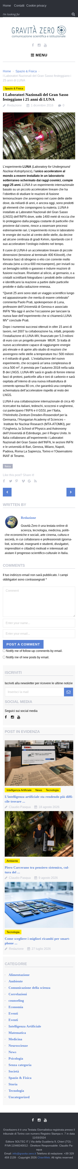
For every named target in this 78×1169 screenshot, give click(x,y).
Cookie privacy (36, 5)
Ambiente (12, 860)
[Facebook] (33, 45)
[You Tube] (45, 45)
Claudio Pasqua (20, 807)
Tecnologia (52, 790)
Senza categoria (20, 1065)
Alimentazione (19, 975)
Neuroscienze (18, 1045)
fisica (8, 466)
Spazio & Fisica (26, 71)
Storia (13, 1084)
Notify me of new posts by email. (27, 657)
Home (7, 5)
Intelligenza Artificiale (19, 790)
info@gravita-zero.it (24, 1153)
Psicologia (16, 1058)
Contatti (19, 5)
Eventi (13, 1013)
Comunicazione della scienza (29, 988)
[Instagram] (39, 45)
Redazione (14, 105)
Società (14, 1071)
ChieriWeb (43, 1157)
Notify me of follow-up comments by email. (34, 650)
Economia (16, 1007)
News (38, 790)
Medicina (15, 1039)
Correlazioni (18, 994)
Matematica (17, 1033)
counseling (16, 1000)
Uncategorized (19, 1097)
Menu (41, 55)
